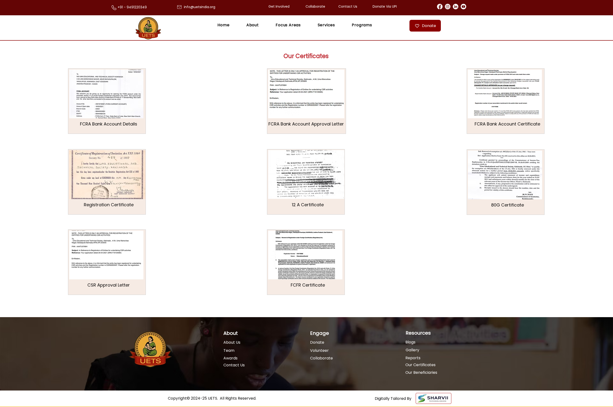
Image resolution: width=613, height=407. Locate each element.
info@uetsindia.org (199, 7)
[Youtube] (463, 6)
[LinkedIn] (455, 6)
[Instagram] (447, 6)
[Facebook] (440, 6)
